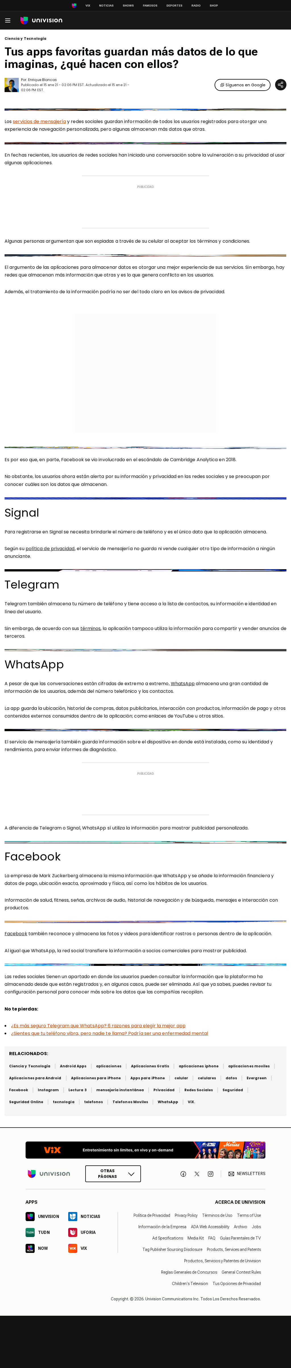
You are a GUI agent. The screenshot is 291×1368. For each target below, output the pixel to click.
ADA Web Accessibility (210, 1226)
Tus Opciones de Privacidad (237, 1283)
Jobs (256, 1226)
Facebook (16, 933)
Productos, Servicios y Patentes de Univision (222, 1261)
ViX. (191, 1101)
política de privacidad (50, 548)
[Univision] (41, 20)
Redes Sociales (198, 1090)
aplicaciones (108, 1066)
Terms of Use (249, 1215)
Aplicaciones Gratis (150, 1066)
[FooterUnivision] (49, 1173)
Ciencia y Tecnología (26, 38)
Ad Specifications (167, 1238)
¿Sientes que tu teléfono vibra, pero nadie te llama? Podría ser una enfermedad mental (109, 1033)
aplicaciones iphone (199, 1066)
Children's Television (190, 1283)
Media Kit (196, 1238)
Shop (214, 5)
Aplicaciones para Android (35, 1078)
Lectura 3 (77, 1090)
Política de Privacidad (152, 1215)
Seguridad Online (26, 1101)
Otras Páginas (107, 1173)
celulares (207, 1078)
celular (181, 1078)
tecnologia (63, 1101)
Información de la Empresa (162, 1226)
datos (231, 1078)
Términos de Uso (217, 1215)
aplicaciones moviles (249, 1066)
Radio (196, 5)
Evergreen (257, 1078)
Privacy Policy (186, 1215)
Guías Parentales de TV (240, 1238)
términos (90, 628)
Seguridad (233, 1090)
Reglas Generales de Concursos (189, 1272)
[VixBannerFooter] (145, 1150)
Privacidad (164, 1090)
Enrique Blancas (42, 79)
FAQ (211, 1238)
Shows (128, 5)
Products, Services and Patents (234, 1249)
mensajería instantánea (120, 1090)
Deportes (174, 5)
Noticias (106, 5)
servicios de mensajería (39, 121)
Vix (88, 5)
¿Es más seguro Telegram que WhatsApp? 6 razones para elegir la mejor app (98, 1025)
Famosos (150, 5)
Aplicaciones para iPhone (96, 1078)
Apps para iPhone (147, 1078)
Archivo (240, 1226)
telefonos (93, 1101)
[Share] (280, 84)
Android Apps (73, 1066)
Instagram (48, 1090)
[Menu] (7, 20)
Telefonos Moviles (130, 1101)
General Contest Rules (241, 1272)
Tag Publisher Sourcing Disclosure (172, 1249)
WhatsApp (183, 683)
